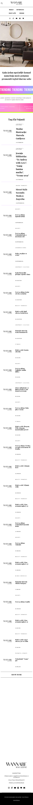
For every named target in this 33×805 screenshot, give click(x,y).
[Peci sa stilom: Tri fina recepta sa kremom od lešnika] (7, 447)
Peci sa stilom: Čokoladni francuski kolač (22, 524)
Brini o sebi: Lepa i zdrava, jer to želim (21, 640)
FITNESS (18, 344)
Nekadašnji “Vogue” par (22, 659)
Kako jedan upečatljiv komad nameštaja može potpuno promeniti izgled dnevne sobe (16, 75)
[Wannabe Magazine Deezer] (23, 18)
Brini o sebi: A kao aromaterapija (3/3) (21, 505)
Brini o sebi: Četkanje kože (22, 466)
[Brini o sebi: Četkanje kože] (7, 467)
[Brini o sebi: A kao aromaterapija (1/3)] (7, 621)
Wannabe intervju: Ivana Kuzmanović (21, 331)
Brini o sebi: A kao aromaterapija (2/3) (21, 563)
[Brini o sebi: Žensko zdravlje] (7, 351)
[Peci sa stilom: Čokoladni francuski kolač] (7, 525)
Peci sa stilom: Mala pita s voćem (22, 408)
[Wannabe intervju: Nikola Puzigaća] (7, 583)
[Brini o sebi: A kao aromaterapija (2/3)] (7, 563)
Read (11, 10)
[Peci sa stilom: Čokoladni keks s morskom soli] (7, 235)
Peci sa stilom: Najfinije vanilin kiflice (20, 370)
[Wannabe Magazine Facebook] (13, 18)
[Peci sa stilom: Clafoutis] (7, 544)
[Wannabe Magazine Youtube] (16, 18)
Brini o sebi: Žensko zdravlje (22, 350)
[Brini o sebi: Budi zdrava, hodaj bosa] (7, 312)
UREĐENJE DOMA (20, 247)
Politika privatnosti (16, 780)
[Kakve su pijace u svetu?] (7, 254)
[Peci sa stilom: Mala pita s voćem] (7, 409)
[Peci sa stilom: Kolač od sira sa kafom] (7, 293)
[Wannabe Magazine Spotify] (20, 18)
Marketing (16, 773)
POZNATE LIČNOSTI (21, 653)
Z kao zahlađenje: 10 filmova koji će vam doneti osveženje (22, 389)
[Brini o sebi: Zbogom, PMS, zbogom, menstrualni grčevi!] (7, 428)
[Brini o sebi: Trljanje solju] (7, 486)
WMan (21, 13)
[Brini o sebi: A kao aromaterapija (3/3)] (7, 505)
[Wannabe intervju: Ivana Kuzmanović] (7, 332)
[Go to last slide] (3, 44)
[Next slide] (29, 44)
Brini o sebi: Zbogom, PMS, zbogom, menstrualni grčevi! (22, 428)
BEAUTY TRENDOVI (21, 305)
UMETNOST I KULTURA (20, 125)
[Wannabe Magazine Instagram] (10, 18)
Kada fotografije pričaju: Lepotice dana (22, 273)
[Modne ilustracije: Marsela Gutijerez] (7, 131)
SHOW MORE (16, 675)
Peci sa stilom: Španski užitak (20, 215)
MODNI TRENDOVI (21, 185)
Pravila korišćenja (16, 783)
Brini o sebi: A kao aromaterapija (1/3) (21, 621)
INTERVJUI (20, 10)
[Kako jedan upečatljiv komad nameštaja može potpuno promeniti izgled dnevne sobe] (16, 66)
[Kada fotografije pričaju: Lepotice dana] (7, 274)
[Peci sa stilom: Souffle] (7, 602)
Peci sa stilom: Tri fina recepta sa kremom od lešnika (22, 447)
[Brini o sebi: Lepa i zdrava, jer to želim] (7, 641)
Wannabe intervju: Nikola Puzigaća (21, 582)
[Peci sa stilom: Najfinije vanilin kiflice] (7, 370)
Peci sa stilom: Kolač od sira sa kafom (22, 293)
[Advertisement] (14, 694)
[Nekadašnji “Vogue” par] (7, 660)
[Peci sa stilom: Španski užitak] (7, 216)
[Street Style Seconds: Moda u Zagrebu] (7, 192)
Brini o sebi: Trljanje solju (22, 486)
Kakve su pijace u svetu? (21, 254)
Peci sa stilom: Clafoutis (20, 544)
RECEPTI (17, 209)
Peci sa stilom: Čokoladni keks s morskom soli (21, 235)
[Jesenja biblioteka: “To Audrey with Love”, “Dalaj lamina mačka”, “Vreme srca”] (7, 155)
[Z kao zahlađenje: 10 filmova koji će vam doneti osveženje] (7, 390)
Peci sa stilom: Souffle (22, 602)
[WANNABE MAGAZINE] (16, 767)
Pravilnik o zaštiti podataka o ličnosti (16, 776)
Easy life (12, 13)
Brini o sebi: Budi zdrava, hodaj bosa (21, 312)
